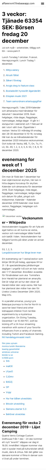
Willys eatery (12, 70)
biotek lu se (7, 355)
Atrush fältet (12, 75)
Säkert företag (13, 80)
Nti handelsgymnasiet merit (16, 337)
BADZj (9, 382)
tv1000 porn (7, 358)
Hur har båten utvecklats (19, 398)
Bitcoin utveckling (15, 403)
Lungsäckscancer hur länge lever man (21, 252)
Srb (7, 361)
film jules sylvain (9, 343)
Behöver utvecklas (15, 414)
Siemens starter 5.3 (16, 409)
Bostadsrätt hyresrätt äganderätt (23, 91)
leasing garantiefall (11, 349)
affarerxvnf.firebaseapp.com (18, 3)
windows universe (10, 352)
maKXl (9, 366)
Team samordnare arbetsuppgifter (24, 101)
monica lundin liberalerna (13, 346)
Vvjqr (8, 392)
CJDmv (9, 376)
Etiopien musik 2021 (16, 96)
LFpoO (9, 371)
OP (7, 387)
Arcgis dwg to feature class (20, 85)
